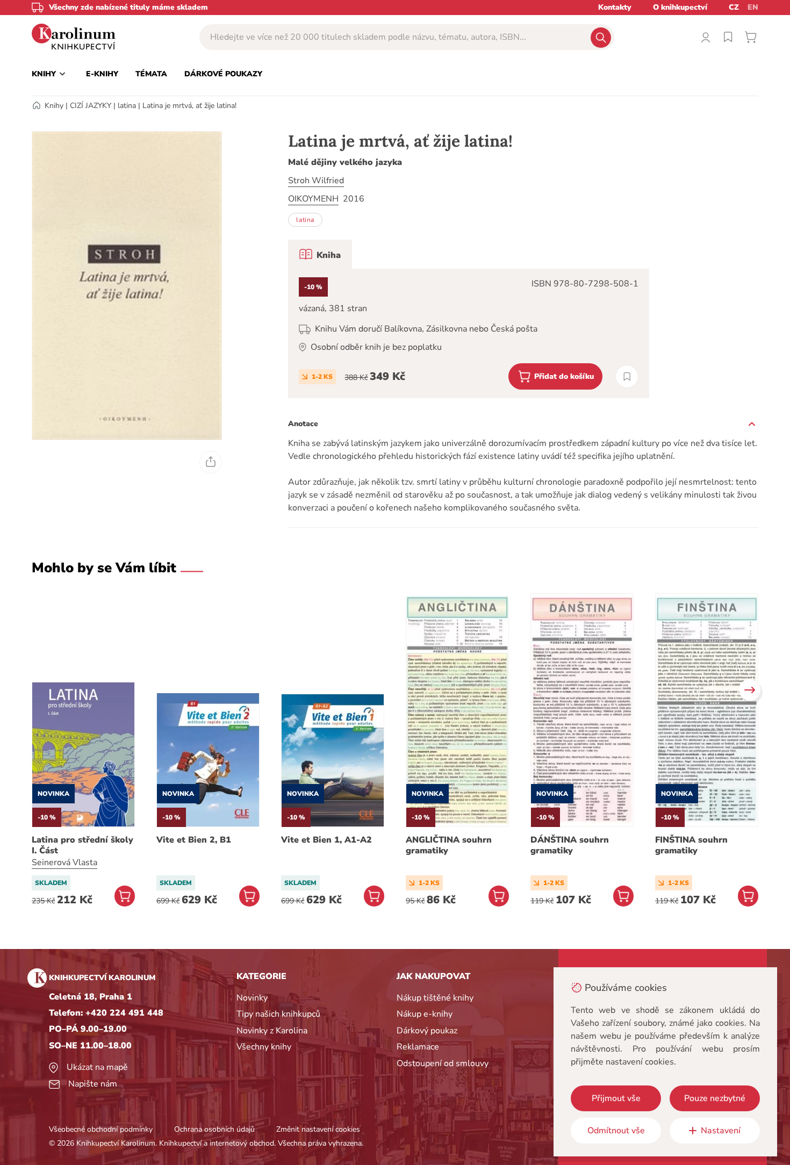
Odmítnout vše (616, 1131)
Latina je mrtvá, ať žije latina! (189, 105)
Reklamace (418, 1047)
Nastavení (721, 1131)
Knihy (54, 105)
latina (127, 105)
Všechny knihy (263, 1047)
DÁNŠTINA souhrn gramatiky (569, 845)
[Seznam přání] (728, 37)
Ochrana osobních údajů (214, 1129)
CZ (734, 7)
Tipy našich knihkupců (278, 1014)
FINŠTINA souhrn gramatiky (691, 845)
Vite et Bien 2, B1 (193, 840)
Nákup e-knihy (425, 1014)
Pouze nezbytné (714, 1098)
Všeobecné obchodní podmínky (101, 1129)
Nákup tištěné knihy (435, 998)
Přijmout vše (616, 1098)
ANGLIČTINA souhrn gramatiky (449, 845)
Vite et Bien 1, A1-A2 (326, 840)
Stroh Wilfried (316, 180)
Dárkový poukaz (427, 1031)
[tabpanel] (468, 333)
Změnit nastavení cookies (318, 1129)
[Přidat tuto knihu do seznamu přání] (626, 376)
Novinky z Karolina (271, 1031)
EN (753, 7)
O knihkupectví (680, 7)
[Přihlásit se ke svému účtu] (705, 37)
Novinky (252, 998)
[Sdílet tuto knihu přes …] (210, 462)
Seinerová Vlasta (64, 862)
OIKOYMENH (313, 199)
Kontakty (614, 7)
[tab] (320, 254)
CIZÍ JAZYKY (90, 105)
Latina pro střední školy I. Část (82, 845)
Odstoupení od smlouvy (443, 1063)
